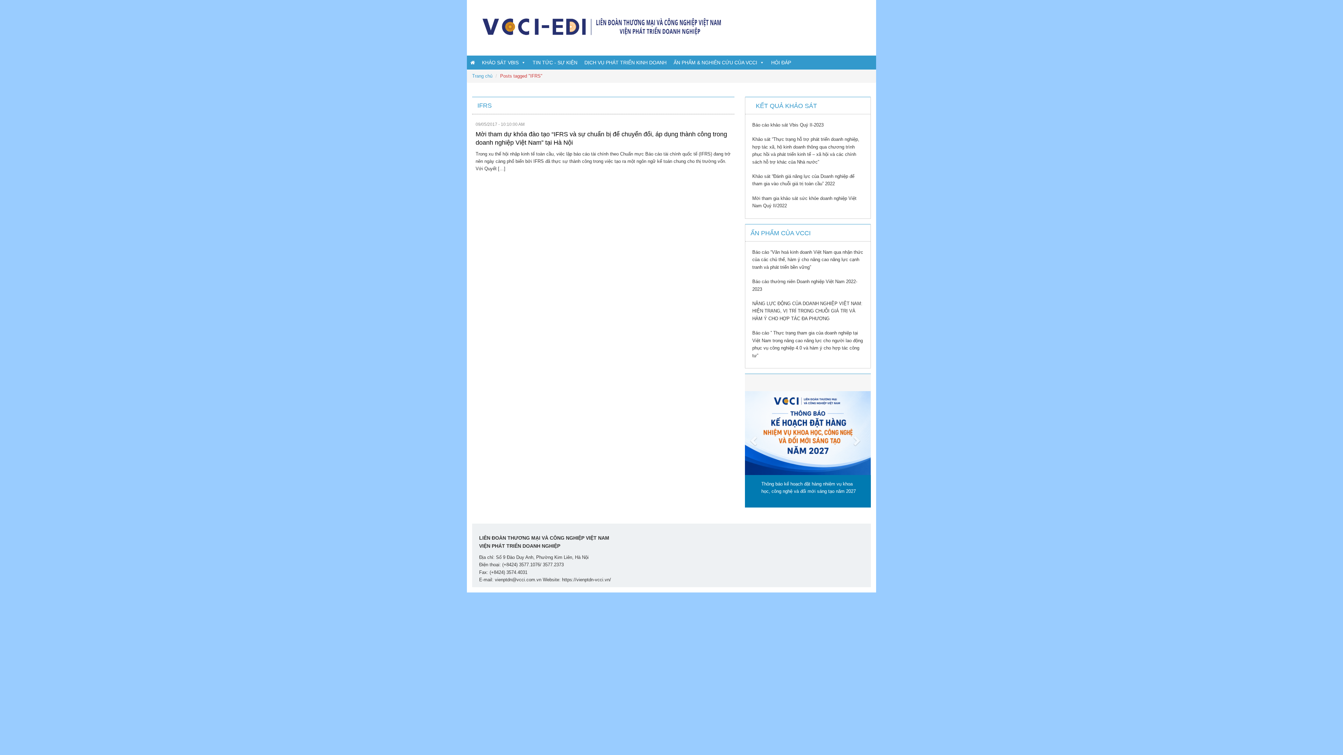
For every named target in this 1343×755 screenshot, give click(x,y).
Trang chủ (482, 76)
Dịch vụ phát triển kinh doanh (625, 62)
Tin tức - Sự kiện (555, 62)
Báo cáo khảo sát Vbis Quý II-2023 (788, 125)
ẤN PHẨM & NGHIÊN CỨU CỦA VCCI (715, 62)
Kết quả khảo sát (786, 105)
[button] (754, 441)
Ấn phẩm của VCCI (781, 233)
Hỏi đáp (781, 62)
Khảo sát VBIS (500, 62)
